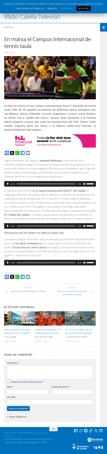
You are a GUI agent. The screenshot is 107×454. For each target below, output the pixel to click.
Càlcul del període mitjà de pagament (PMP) (26, 442)
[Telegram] (86, 431)
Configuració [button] (66, 8)
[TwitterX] (96, 431)
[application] (50, 184)
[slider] (90, 183)
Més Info (52, 8)
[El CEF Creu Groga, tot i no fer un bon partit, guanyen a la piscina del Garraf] (80, 318)
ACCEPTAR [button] (83, 8)
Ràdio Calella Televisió (32, 17)
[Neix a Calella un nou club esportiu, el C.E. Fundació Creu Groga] (19, 318)
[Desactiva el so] (84, 183)
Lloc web (11, 397)
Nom (10, 386)
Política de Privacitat (13, 439)
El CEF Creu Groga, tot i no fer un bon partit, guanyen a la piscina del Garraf (78, 333)
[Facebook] (76, 431)
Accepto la (27, 381)
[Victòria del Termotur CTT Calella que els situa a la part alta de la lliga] (50, 318)
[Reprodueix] (7, 183)
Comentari (13, 363)
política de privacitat (32, 381)
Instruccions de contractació (38, 439)
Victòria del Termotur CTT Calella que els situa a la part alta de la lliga (48, 333)
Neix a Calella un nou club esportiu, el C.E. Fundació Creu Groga (17, 333)
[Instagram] (81, 431)
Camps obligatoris (17, 416)
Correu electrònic (61, 386)
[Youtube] (101, 431)
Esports (9, 27)
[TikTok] (91, 431)
